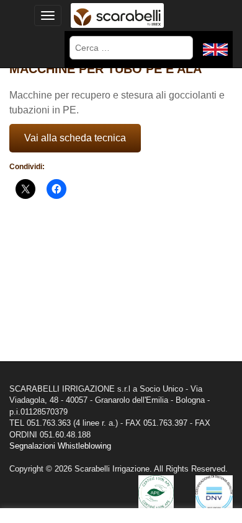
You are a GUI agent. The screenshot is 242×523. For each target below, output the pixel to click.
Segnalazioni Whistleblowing (60, 445)
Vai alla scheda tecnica (75, 138)
